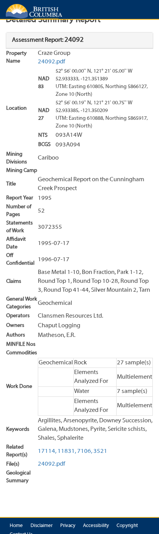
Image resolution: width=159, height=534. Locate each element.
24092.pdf (51, 62)
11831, (67, 451)
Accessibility (96, 526)
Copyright (127, 526)
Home (16, 526)
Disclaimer (41, 526)
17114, (47, 451)
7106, (84, 451)
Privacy (67, 526)
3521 (100, 451)
